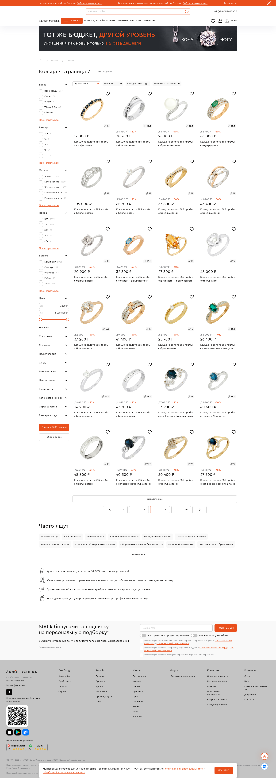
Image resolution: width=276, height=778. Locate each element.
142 (186, 509)
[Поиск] (187, 11)
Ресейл (100, 21)
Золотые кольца (49, 537)
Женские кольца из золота (124, 537)
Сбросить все (54, 437)
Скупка (62, 691)
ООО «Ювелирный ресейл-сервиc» (173, 643)
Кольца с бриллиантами (181, 544)
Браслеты (138, 691)
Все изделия (139, 676)
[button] (138, 83)
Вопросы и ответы (217, 699)
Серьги (137, 686)
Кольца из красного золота (191, 537)
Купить (99, 686)
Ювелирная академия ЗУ (255, 688)
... (134, 509)
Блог (246, 681)
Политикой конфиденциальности (183, 768)
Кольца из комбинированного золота (95, 544)
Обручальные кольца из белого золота (141, 544)
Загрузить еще (155, 499)
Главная (41, 60)
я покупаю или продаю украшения (168, 635)
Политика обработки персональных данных (25, 773)
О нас (99, 701)
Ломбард (89, 21)
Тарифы (62, 686)
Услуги (110, 21)
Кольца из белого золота (157, 537)
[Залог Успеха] (49, 21)
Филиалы (149, 21)
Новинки (137, 717)
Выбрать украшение (57, 3)
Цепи (135, 696)
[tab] (88, 126)
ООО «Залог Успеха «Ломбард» (213, 648)
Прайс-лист (64, 681)
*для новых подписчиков (50, 647)
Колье (136, 706)
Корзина (220, 21)
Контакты (249, 699)
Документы (250, 694)
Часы (135, 712)
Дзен (9, 692)
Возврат (211, 686)
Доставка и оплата (217, 681)
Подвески (138, 701)
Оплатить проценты (217, 676)
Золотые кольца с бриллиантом (216, 544)
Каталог (76, 21)
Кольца (137, 681)
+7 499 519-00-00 (15, 680)
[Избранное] (107, 93)
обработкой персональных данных (64, 772)
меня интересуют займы (213, 635)
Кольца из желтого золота (55, 544)
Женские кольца (72, 537)
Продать (100, 681)
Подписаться (226, 628)
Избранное (213, 21)
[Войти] (230, 21)
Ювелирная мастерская (182, 676)
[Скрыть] (269, 4)
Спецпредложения (217, 705)
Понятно (223, 770)
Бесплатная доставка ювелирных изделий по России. (118, 3)
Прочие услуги (104, 696)
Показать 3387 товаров (54, 427)
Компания (136, 21)
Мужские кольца (95, 537)
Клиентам (122, 21)
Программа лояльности (213, 693)
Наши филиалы (15, 685)
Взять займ (64, 676)
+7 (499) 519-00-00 (225, 11)
